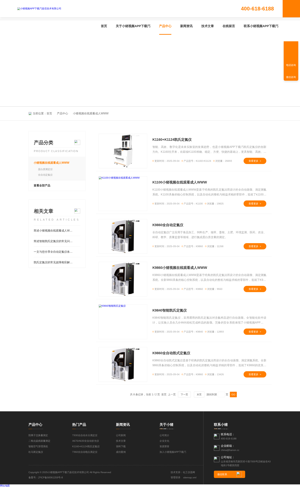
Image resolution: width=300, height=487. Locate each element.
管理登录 (175, 477)
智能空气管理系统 (38, 446)
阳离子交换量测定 (38, 435)
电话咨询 (291, 65)
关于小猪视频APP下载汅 (133, 26)
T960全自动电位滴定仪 (84, 452)
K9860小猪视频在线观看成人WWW (179, 268)
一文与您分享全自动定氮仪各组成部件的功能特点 (57, 251)
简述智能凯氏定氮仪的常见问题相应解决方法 (57, 241)
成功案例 (121, 452)
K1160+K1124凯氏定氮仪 (172, 139)
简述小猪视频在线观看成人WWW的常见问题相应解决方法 (57, 230)
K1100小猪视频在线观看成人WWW (179, 182)
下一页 (184, 394)
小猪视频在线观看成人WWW (91, 113)
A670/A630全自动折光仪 (85, 440)
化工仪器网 (189, 472)
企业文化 (164, 440)
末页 (199, 394)
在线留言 (229, 26)
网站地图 (5, 485)
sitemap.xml (189, 477)
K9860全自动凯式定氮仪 (171, 353)
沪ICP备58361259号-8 (50, 477)
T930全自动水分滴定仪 (84, 435)
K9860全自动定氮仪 (167, 225)
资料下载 (121, 446)
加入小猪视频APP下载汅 (173, 452)
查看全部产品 (42, 185)
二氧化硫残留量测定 (39, 440)
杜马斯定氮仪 (35, 452)
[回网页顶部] (291, 52)
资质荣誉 (164, 446)
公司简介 (164, 435)
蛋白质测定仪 (45, 169)
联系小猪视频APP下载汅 (261, 26)
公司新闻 (121, 435)
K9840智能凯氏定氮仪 (169, 310)
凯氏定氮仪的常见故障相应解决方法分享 (57, 262)
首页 (104, 26)
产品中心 (165, 26)
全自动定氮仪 (45, 174)
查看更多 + (255, 160)
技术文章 (207, 26)
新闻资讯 (186, 26)
